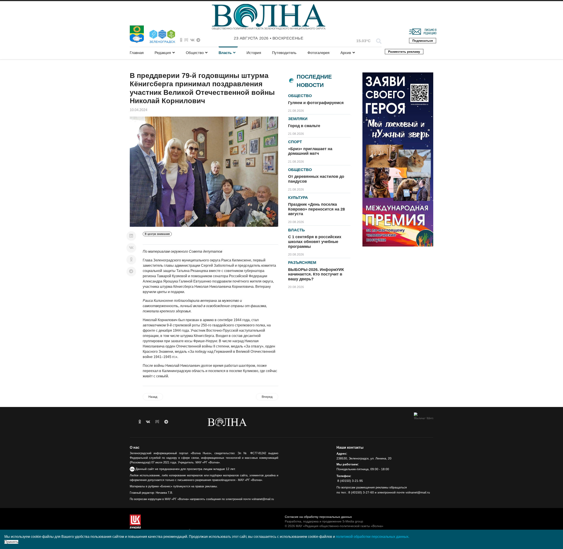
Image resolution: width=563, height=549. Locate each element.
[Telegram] (131, 271)
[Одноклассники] (131, 260)
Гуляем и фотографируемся (316, 103)
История (254, 53)
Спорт (295, 142)
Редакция (163, 53)
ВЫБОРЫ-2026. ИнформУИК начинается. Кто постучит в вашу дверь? (316, 274)
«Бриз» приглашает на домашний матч (310, 151)
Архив (345, 53)
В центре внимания (157, 234)
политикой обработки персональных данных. (372, 536)
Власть (225, 53)
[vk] (148, 422)
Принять (11, 542)
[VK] (192, 40)
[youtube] (157, 422)
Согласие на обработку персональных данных (318, 516)
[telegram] (166, 422)
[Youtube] (186, 40)
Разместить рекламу (404, 51)
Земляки (297, 119)
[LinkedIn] (131, 236)
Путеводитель (284, 53)
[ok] (140, 422)
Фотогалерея (318, 53)
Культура (298, 197)
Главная (137, 53)
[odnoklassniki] (181, 40)
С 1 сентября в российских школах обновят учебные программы (314, 241)
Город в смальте (304, 126)
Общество (195, 53)
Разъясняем (302, 262)
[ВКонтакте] (131, 248)
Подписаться (422, 40)
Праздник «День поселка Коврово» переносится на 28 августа (316, 209)
